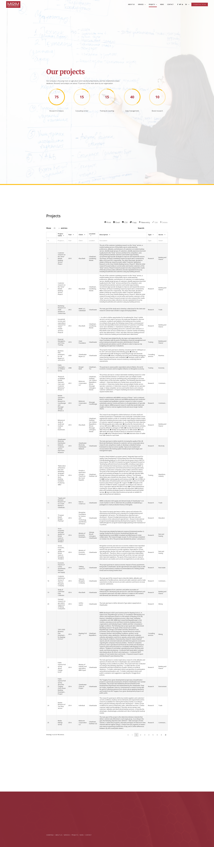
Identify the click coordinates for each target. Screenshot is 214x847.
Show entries (56, 228)
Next (161, 735)
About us (131, 4)
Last (165, 735)
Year (70, 235)
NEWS (81, 835)
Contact (170, 4)
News (162, 4)
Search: (141, 228)
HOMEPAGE (50, 835)
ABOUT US (58, 835)
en (186, 4)
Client (81, 235)
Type (149, 235)
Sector (160, 235)
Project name (60, 235)
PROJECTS (75, 835)
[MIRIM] (13, 4)
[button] (56, 228)
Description (104, 235)
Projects (152, 4)
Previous (132, 735)
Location (92, 234)
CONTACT (88, 835)
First (128, 735)
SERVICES (67, 835)
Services (141, 4)
